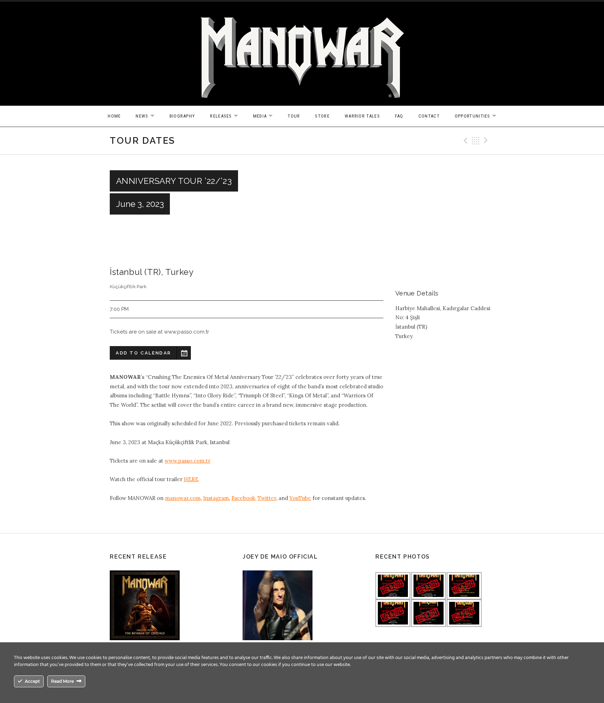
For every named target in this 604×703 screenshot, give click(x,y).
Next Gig (486, 140)
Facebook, (243, 498)
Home (114, 116)
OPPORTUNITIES (479, 116)
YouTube (300, 498)
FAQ (399, 116)
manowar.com (183, 498)
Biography (182, 116)
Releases (227, 116)
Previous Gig (464, 140)
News (148, 116)
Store (322, 116)
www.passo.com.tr (187, 460)
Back (475, 140)
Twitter (267, 498)
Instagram (216, 498)
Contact (429, 116)
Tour (294, 116)
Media (266, 116)
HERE (191, 479)
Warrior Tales (362, 116)
